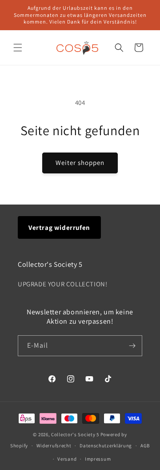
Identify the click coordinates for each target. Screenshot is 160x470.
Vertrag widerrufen (59, 227)
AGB (145, 445)
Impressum (98, 459)
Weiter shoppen (80, 162)
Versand (66, 459)
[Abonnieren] (132, 345)
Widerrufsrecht (54, 445)
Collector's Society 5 (75, 434)
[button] (18, 47)
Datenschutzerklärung (106, 445)
